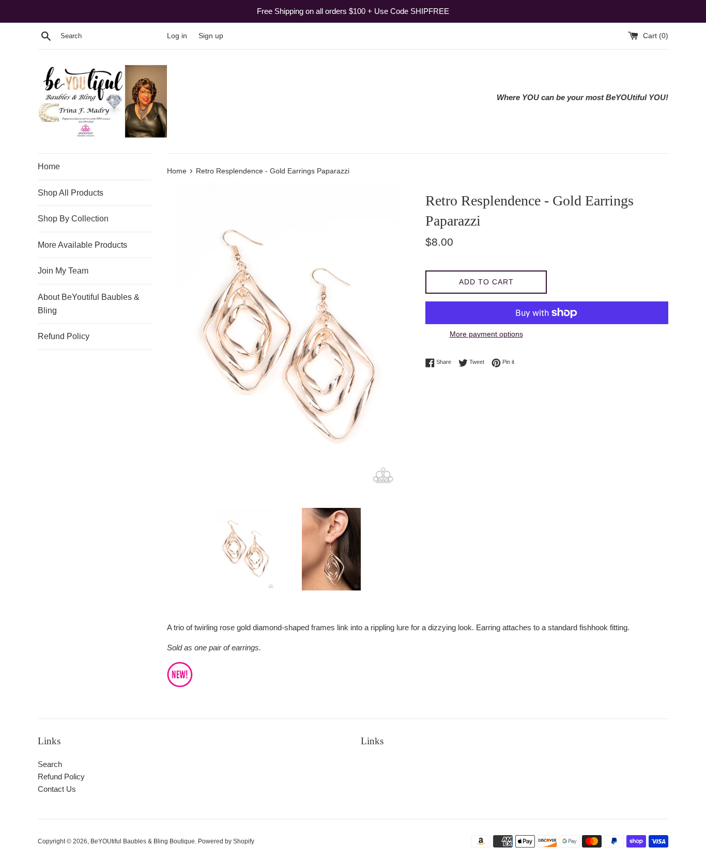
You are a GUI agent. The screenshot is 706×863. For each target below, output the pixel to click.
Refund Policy (63, 336)
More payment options (486, 334)
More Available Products (82, 245)
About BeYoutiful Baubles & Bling (89, 304)
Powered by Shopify (226, 841)
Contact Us (57, 789)
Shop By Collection (73, 218)
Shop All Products (70, 192)
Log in (177, 36)
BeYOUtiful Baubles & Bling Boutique (142, 841)
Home (49, 166)
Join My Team (63, 270)
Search (50, 764)
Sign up (210, 36)
